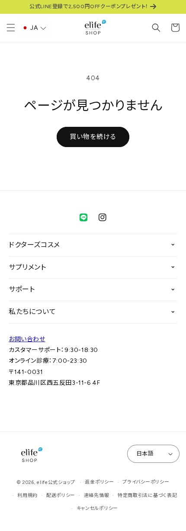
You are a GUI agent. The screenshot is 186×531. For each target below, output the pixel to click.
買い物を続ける (93, 137)
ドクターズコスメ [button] (34, 245)
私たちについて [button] (32, 312)
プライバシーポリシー (145, 482)
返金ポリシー (99, 482)
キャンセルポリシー (97, 508)
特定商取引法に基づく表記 (147, 495)
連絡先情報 (96, 495)
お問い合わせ (27, 339)
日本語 (145, 453)
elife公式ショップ (56, 482)
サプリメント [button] (27, 267)
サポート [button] (22, 289)
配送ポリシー (60, 495)
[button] (10, 27)
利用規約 (27, 495)
